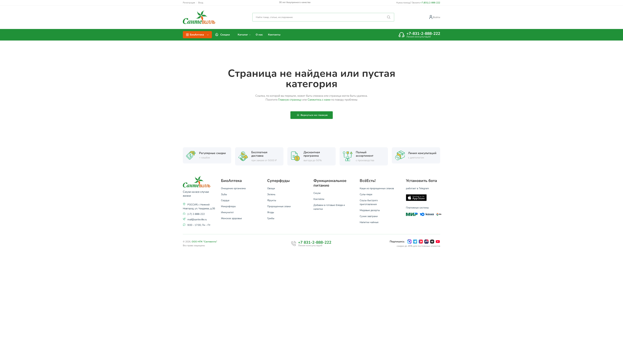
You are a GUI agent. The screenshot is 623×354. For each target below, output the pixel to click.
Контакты (274, 34)
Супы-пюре (366, 194)
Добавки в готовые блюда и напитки (329, 206)
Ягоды (270, 212)
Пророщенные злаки (279, 206)
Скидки (225, 34)
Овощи (271, 188)
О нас (259, 34)
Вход (200, 3)
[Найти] (388, 17)
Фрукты (271, 200)
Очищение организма (233, 188)
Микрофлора (228, 206)
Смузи (317, 193)
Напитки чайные (369, 222)
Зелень (271, 194)
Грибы (270, 218)
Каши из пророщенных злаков (377, 188)
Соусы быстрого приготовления (369, 202)
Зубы (224, 194)
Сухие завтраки (369, 216)
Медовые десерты (370, 210)
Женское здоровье (231, 218)
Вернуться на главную (314, 115)
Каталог (243, 34)
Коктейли (318, 199)
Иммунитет (227, 212)
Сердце (225, 200)
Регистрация (189, 3)
